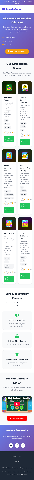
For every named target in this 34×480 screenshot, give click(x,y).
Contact (17, 462)
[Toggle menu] (30, 9)
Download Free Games (17, 51)
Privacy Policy (17, 456)
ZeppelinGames (13, 9)
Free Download (10, 139)
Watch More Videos (17, 418)
